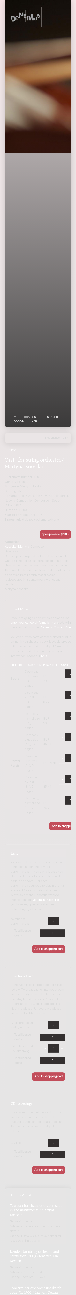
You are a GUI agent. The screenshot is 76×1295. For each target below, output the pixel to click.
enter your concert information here (34, 622)
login (65, 438)
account (19, 421)
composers (32, 417)
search (52, 417)
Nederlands (52, 438)
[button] (55, 534)
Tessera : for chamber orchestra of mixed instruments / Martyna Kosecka (36, 1209)
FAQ (44, 656)
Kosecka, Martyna (17, 546)
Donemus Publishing (45, 899)
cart (35, 421)
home (14, 417)
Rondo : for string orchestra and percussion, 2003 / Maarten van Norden (34, 1255)
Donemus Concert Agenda (58, 627)
